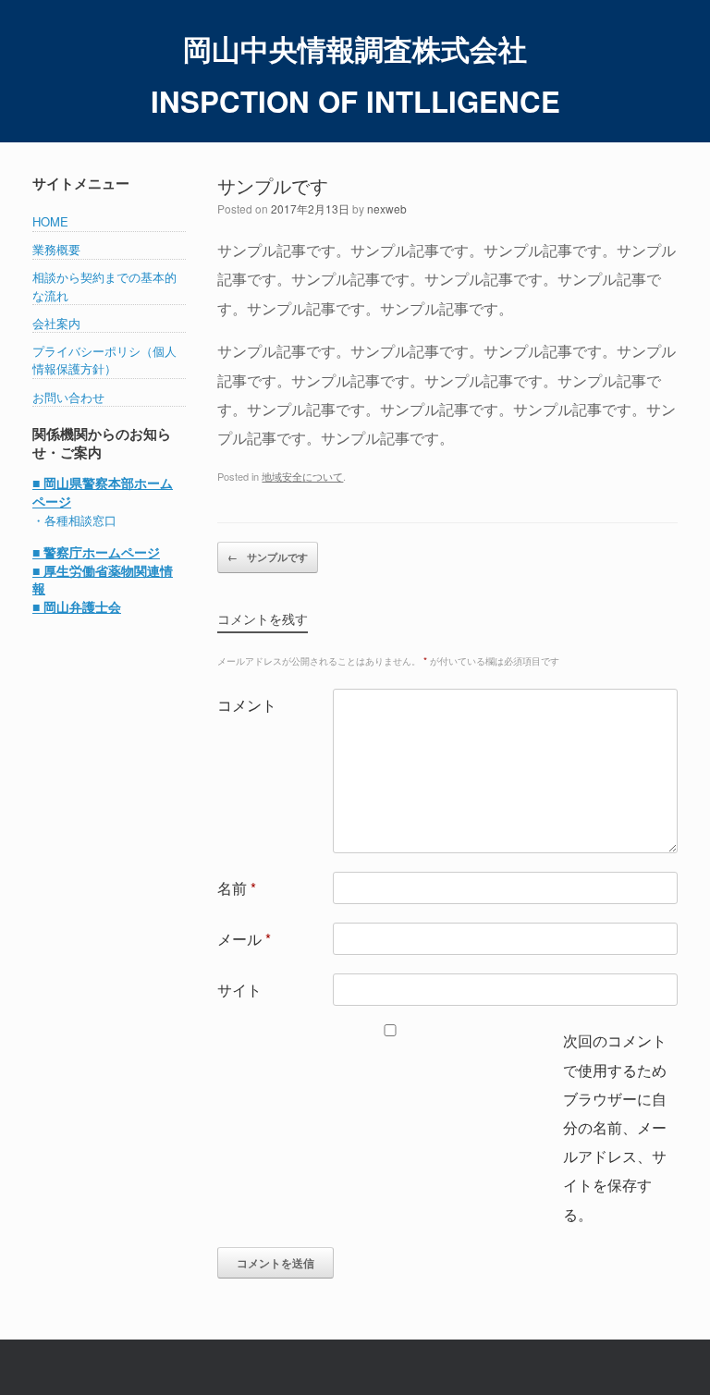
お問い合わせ (68, 397)
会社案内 (56, 323)
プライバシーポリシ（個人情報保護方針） (104, 360)
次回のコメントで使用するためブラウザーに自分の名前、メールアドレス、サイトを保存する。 (615, 1126)
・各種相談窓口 (74, 520)
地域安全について (302, 476)
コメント (246, 704)
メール (244, 938)
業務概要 (56, 249)
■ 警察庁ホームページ (96, 552)
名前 (236, 887)
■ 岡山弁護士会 (76, 607)
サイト (239, 989)
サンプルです (267, 557)
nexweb (387, 208)
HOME (50, 221)
